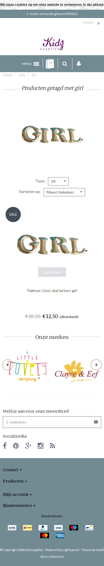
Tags (22, 74)
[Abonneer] (52, 420)
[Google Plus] (28, 445)
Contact (87, 22)
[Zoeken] (65, 63)
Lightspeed (71, 550)
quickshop (52, 272)
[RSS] (52, 445)
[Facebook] (5, 445)
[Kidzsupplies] (52, 43)
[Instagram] (41, 445)
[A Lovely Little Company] (27, 366)
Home (7, 74)
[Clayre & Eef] (77, 371)
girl (34, 74)
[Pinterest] (16, 445)
